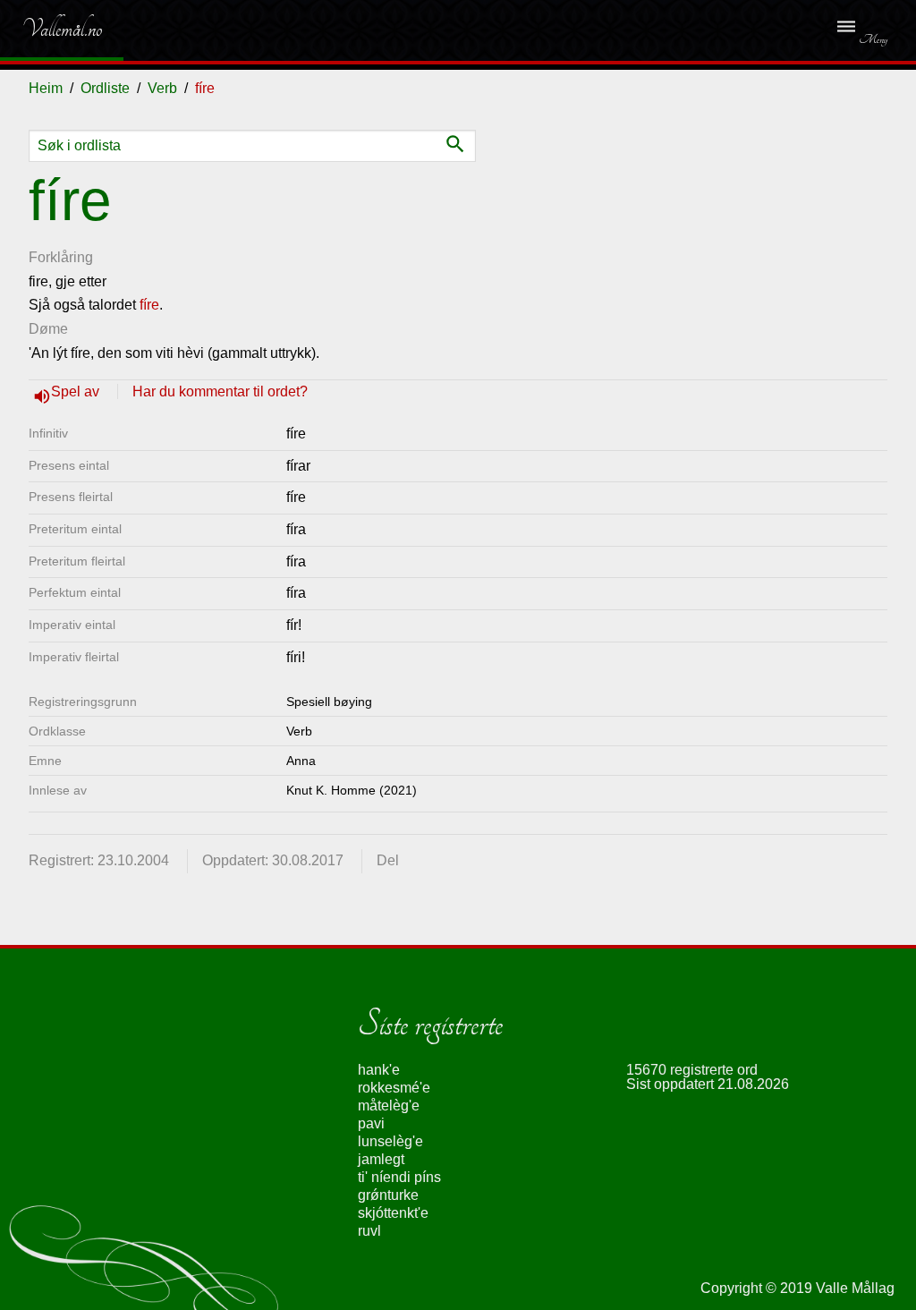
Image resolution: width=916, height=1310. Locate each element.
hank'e (379, 1069)
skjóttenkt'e (393, 1213)
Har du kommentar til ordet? (220, 391)
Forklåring (61, 257)
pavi (371, 1123)
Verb (162, 88)
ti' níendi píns (399, 1177)
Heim (46, 88)
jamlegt (381, 1159)
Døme (48, 328)
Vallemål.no (48, 28)
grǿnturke (388, 1195)
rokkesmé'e (394, 1087)
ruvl (369, 1230)
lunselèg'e (390, 1141)
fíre (149, 304)
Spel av (77, 391)
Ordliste (105, 88)
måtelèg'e (389, 1105)
